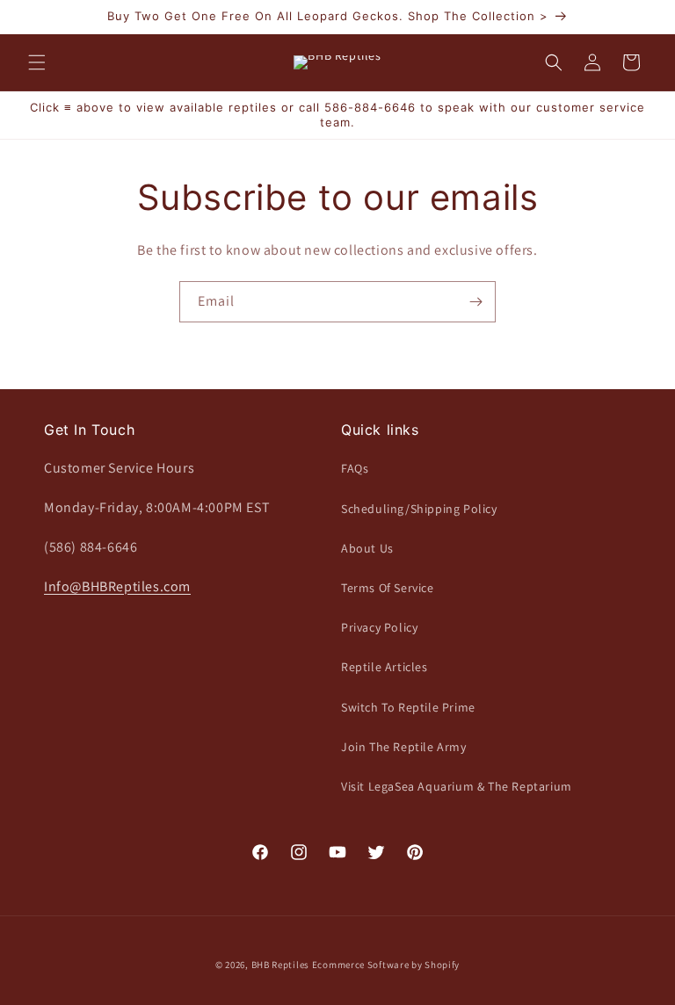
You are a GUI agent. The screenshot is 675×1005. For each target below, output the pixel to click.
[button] (37, 62)
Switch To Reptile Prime (408, 707)
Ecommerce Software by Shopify (386, 964)
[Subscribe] (475, 301)
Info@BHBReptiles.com (117, 586)
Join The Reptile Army (404, 747)
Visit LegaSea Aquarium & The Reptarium (456, 786)
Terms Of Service (387, 588)
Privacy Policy (379, 627)
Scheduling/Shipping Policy (419, 509)
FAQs (354, 468)
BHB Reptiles (280, 964)
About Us (367, 548)
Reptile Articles (384, 667)
